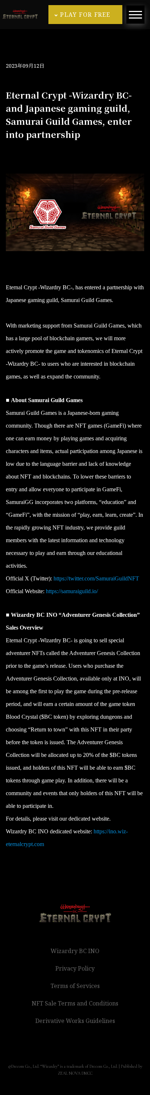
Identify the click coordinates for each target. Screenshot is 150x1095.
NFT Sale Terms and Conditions (75, 1003)
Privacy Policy (75, 968)
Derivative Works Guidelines (75, 1021)
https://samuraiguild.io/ (72, 591)
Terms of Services (75, 986)
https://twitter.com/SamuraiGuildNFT (96, 578)
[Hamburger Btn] (135, 14)
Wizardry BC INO (75, 951)
